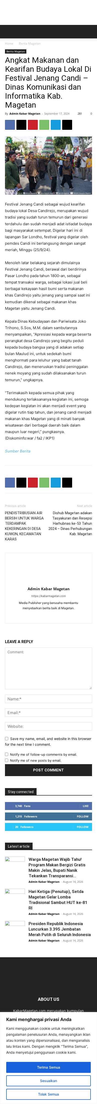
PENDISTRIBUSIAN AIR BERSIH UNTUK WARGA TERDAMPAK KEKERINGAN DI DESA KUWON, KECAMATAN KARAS (24, 526)
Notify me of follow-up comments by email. (43, 754)
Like (86, 806)
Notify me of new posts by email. (35, 760)
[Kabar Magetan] (48, 12)
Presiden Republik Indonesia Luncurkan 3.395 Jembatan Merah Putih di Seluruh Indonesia (60, 929)
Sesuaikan (48, 1081)
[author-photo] (48, 582)
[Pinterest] (33, 125)
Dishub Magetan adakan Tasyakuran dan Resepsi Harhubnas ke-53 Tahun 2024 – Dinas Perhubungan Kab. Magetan (70, 523)
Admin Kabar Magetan (24, 113)
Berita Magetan (30, 43)
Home (9, 43)
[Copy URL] (67, 125)
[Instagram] (54, 616)
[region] (48, 1058)
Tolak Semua (48, 1094)
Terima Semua (48, 1067)
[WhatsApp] (44, 125)
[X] (21, 125)
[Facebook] (10, 125)
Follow (83, 816)
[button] (8, 31)
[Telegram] (56, 125)
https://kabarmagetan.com (48, 596)
